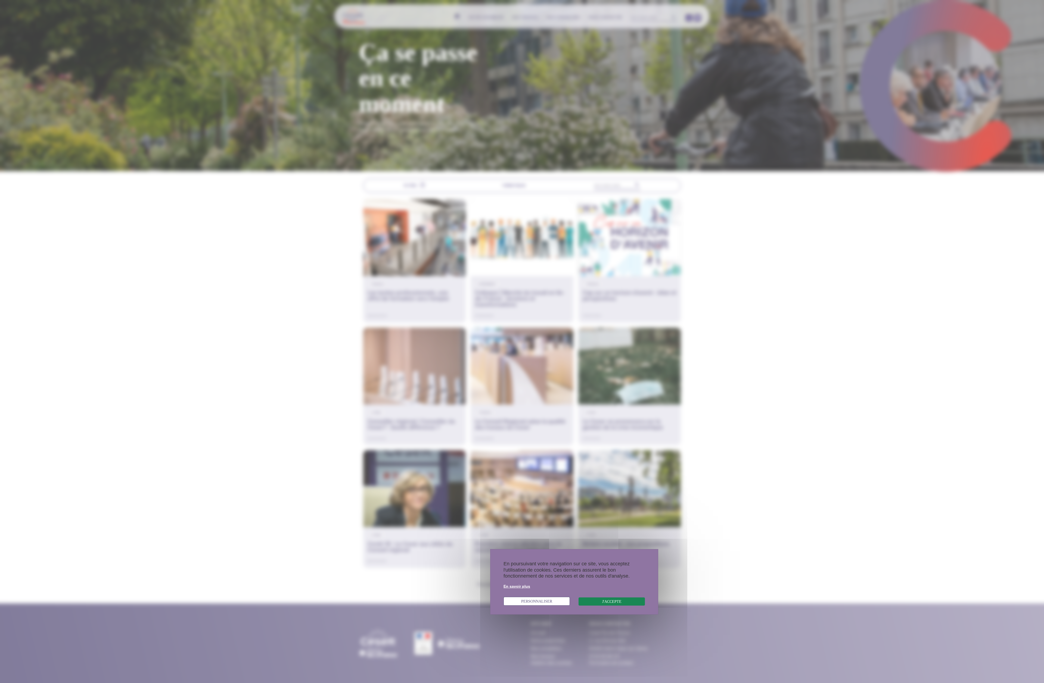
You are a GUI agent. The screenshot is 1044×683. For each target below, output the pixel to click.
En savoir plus (517, 586)
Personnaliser (536, 601)
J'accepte (612, 601)
